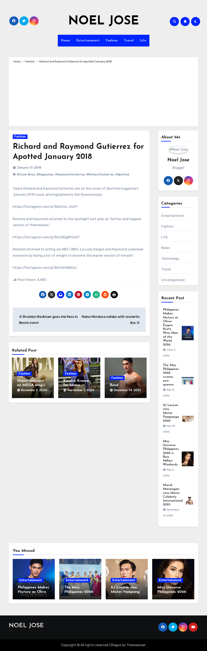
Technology (170, 258)
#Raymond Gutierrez (70, 174)
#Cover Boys (26, 174)
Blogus (116, 645)
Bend (114, 385)
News (165, 248)
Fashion (112, 40)
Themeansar (136, 645)
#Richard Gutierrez (100, 174)
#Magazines (45, 174)
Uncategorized (173, 280)
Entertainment (88, 40)
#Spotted (122, 174)
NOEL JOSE (103, 21)
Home (65, 40)
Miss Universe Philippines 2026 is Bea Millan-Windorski (171, 453)
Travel (129, 40)
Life (143, 40)
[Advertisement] (104, 94)
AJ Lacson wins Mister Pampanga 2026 (171, 413)
